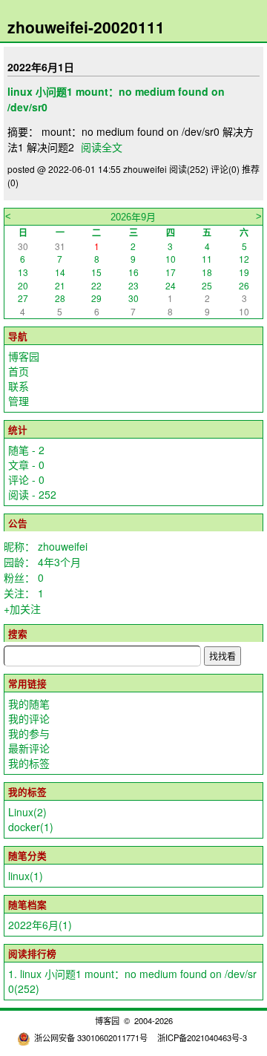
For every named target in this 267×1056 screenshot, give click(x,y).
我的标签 (29, 762)
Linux (27, 811)
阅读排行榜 (32, 953)
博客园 (23, 356)
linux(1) (25, 875)
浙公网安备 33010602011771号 (91, 1037)
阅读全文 (101, 147)
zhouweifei (63, 546)
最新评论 (29, 748)
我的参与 (29, 733)
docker (30, 826)
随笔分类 (27, 855)
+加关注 (22, 608)
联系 (18, 385)
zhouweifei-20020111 (86, 27)
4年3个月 (59, 561)
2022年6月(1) (40, 924)
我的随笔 (29, 703)
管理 (18, 400)
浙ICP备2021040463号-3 (202, 1037)
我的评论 (29, 718)
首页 (18, 371)
